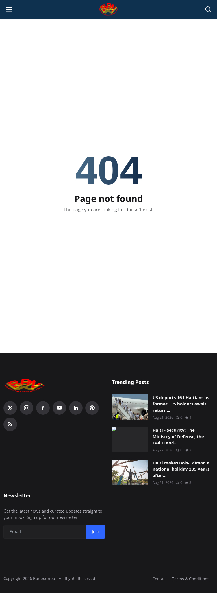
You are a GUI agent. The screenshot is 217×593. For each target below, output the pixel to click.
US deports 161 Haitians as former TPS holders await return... (181, 404)
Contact (159, 578)
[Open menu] (9, 9)
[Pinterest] (92, 408)
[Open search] (208, 9)
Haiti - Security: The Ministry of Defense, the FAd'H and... (178, 436)
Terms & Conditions (190, 578)
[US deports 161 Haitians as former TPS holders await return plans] (130, 407)
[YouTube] (59, 408)
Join (95, 531)
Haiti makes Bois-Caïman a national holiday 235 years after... (181, 469)
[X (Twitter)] (10, 408)
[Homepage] (109, 9)
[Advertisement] (108, 59)
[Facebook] (43, 408)
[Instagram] (26, 408)
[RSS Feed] (10, 424)
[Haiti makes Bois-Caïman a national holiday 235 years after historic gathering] (130, 472)
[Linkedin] (76, 408)
